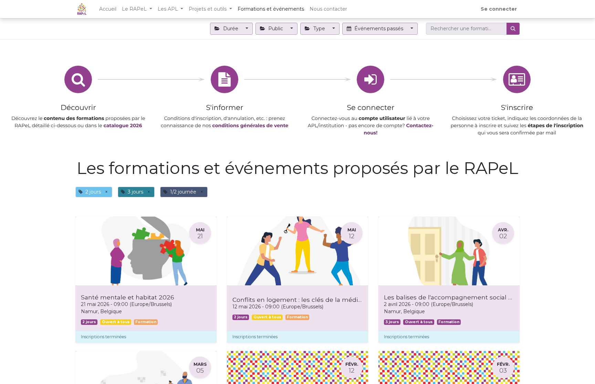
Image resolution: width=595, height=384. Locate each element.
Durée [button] (231, 28)
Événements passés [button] (379, 28)
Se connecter (499, 9)
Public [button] (275, 28)
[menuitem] (107, 9)
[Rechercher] (513, 29)
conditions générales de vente (250, 125)
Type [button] (319, 28)
